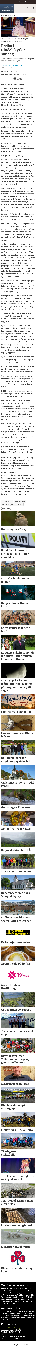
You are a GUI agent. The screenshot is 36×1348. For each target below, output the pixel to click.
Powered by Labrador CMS (18, 1345)
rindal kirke (7, 501)
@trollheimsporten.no (18, 1328)
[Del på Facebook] (14, 78)
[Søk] (33, 8)
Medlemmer (6, 2)
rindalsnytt (20, 501)
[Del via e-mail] (20, 78)
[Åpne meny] (27, 8)
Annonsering (17, 2)
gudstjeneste (16, 504)
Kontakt (27, 2)
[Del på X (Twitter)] (18, 78)
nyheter (5, 504)
